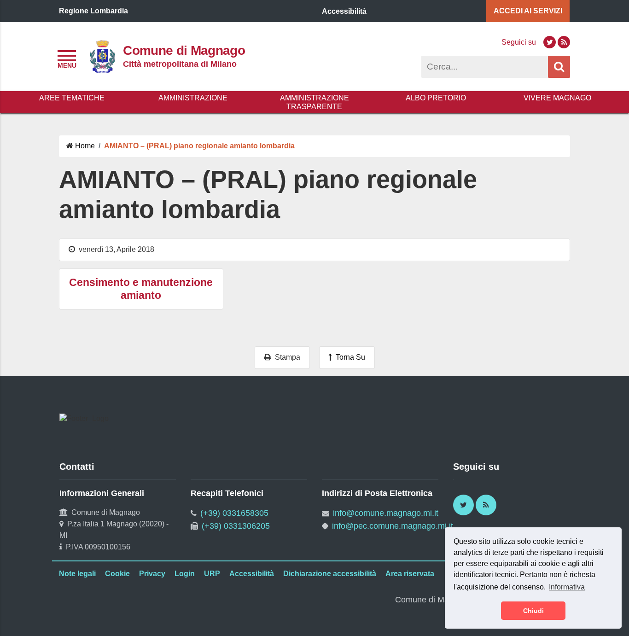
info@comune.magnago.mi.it (385, 513)
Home (85, 146)
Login (185, 574)
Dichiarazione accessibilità (329, 574)
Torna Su (348, 357)
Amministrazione (192, 98)
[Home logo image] (102, 56)
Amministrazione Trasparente (314, 102)
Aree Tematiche (72, 98)
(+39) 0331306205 (236, 526)
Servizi (528, 11)
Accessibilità (251, 574)
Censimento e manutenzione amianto (141, 288)
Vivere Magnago (557, 98)
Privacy (152, 574)
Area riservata (409, 574)
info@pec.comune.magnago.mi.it (392, 526)
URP (212, 574)
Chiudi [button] (533, 610)
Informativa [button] (567, 587)
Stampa (285, 357)
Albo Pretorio (436, 98)
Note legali (77, 574)
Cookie (117, 574)
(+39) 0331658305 (234, 513)
